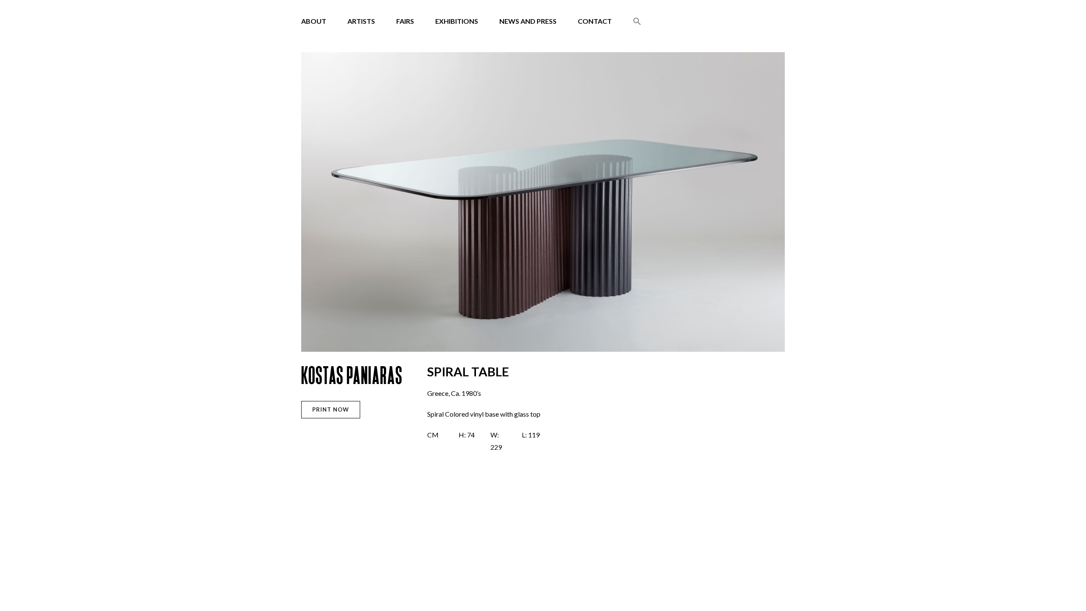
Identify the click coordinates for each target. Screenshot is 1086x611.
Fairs (405, 21)
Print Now (330, 409)
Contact (595, 21)
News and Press (528, 21)
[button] (637, 22)
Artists (361, 21)
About (313, 21)
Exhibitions (456, 21)
